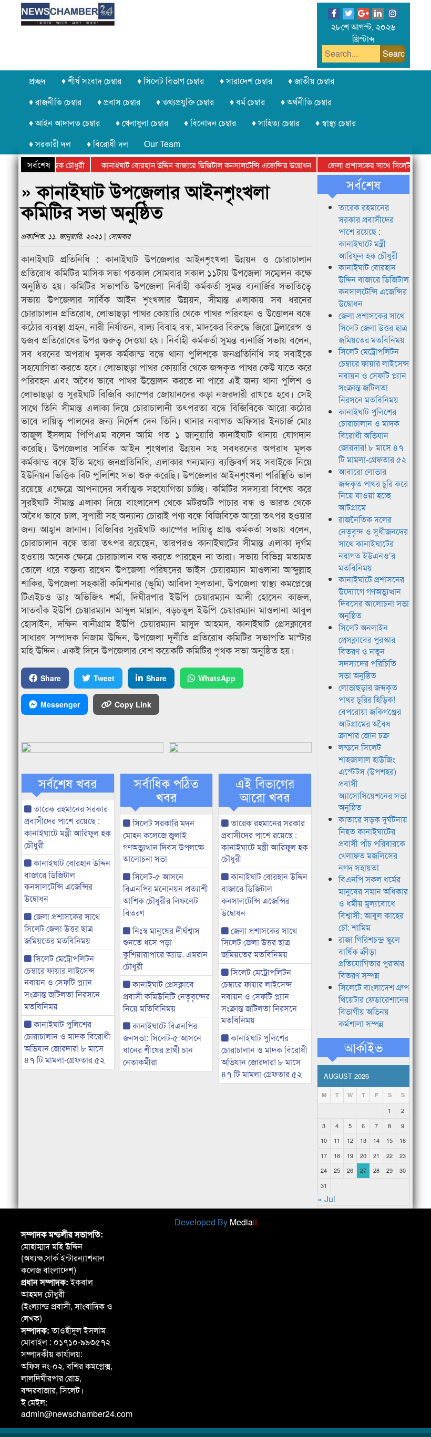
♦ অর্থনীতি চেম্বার (306, 102)
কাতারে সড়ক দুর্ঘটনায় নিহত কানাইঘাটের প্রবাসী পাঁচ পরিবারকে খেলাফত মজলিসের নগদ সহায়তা (372, 843)
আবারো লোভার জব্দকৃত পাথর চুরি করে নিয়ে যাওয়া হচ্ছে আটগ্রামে (373, 489)
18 (337, 1155)
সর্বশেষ (363, 184)
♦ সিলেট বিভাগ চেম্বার (170, 81)
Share (50, 678)
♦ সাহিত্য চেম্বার (276, 123)
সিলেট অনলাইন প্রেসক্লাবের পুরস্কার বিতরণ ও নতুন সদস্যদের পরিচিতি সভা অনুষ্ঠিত (367, 651)
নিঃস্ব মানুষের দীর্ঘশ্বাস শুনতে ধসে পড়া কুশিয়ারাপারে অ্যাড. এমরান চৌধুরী (165, 948)
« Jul (326, 1199)
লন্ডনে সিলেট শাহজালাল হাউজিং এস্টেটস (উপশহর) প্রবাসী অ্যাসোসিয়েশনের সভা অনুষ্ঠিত (372, 777)
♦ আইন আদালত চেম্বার (64, 123)
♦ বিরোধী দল (107, 144)
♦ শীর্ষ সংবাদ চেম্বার (91, 81)
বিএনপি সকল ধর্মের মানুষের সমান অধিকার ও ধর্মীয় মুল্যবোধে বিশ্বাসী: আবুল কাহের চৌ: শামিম (373, 903)
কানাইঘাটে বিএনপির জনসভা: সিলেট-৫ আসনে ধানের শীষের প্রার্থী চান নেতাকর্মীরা (162, 1043)
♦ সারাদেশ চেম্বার (246, 81)
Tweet (104, 678)
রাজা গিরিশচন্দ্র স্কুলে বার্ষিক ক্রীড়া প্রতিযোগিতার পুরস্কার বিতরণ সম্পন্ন (371, 957)
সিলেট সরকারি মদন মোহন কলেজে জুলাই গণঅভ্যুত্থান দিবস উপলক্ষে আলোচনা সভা (163, 841)
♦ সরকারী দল (50, 144)
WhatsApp (216, 678)
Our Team (162, 144)
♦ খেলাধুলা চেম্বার (142, 123)
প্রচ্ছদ (37, 81)
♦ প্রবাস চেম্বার (118, 102)
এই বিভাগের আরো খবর (264, 790)
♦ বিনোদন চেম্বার (210, 123)
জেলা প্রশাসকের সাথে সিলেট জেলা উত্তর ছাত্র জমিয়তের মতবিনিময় (62, 928)
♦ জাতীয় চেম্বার (311, 81)
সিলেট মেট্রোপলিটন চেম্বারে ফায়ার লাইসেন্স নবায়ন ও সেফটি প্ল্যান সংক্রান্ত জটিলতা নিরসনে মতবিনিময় (62, 982)
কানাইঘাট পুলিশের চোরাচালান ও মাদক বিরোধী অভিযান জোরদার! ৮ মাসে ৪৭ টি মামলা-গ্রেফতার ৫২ (67, 1042)
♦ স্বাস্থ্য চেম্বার (335, 123)
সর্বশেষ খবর (67, 783)
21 (376, 1155)
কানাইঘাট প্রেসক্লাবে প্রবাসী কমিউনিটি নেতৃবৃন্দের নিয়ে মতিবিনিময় (166, 996)
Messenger (60, 704)
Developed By (216, 1222)
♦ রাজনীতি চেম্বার (55, 102)
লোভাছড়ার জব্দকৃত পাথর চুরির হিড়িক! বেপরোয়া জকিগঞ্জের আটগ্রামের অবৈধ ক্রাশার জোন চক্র (369, 711)
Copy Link (133, 704)
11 (337, 1140)
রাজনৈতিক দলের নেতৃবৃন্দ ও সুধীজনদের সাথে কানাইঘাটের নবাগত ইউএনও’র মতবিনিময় (373, 543)
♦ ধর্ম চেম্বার (247, 102)
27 (363, 1170)
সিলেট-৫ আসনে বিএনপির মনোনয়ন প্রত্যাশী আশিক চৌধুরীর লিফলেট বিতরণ (165, 894)
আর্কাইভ (363, 1047)
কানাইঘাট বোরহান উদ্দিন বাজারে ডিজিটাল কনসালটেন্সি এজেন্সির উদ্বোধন (189, 164)
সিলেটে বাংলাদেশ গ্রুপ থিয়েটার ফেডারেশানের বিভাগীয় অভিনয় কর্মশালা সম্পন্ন (373, 1005)
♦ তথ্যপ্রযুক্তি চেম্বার (185, 102)
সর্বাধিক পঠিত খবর (166, 790)
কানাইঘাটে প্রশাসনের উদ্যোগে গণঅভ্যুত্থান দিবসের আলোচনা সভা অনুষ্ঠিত (373, 597)
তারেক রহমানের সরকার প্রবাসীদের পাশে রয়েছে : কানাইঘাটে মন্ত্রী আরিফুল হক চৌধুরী (67, 827)
